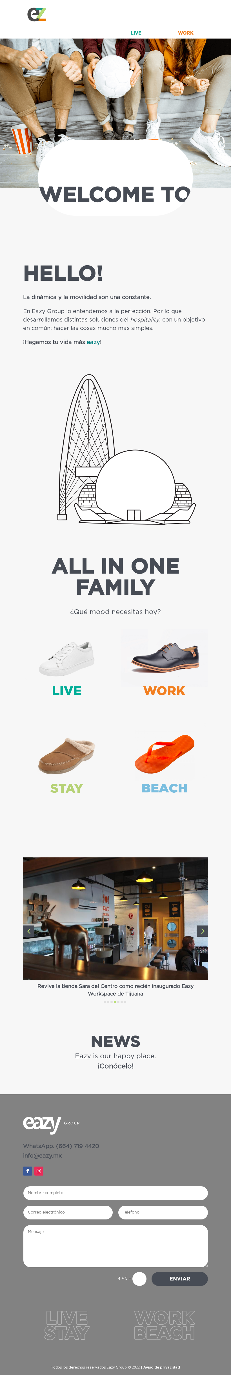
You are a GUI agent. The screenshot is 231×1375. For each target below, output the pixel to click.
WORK (186, 33)
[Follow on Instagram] (38, 1171)
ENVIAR (180, 1279)
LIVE (136, 33)
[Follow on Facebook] (27, 1171)
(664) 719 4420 (77, 1146)
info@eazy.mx (42, 1156)
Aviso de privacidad (161, 1367)
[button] (28, 931)
